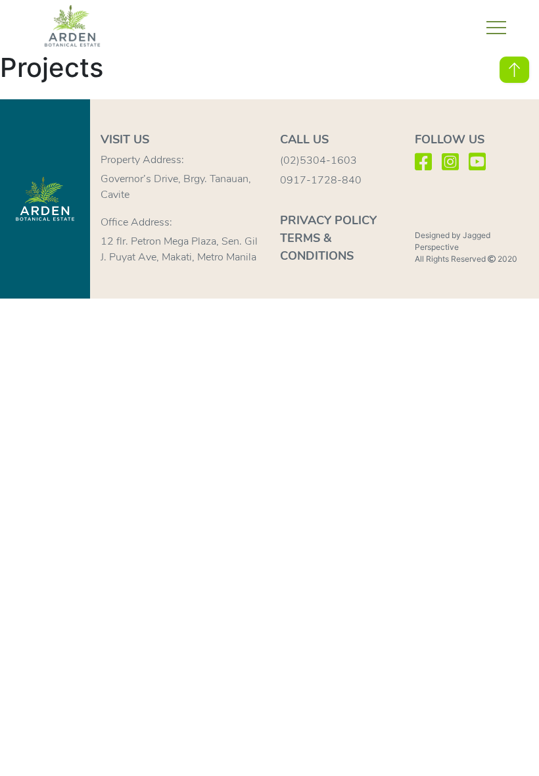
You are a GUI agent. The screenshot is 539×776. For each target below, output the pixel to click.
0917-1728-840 (321, 180)
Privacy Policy (328, 220)
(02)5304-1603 (318, 160)
